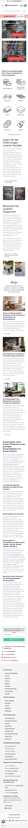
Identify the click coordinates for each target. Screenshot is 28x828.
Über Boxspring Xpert (11, 721)
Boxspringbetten (9, 700)
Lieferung (7, 678)
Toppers (7, 705)
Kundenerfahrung (10, 718)
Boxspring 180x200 (13, 555)
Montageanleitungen (11, 688)
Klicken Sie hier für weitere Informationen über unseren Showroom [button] (11, 255)
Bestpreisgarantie (10, 728)
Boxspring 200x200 (17, 554)
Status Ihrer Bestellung (11, 673)
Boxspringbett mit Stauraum (10, 464)
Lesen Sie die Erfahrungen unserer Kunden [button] (10, 181)
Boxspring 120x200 (18, 566)
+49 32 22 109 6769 (10, 754)
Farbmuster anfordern (15, 58)
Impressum (8, 739)
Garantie (7, 694)
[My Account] (21, 5)
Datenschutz (8, 736)
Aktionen (7, 723)
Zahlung (7, 681)
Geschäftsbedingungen (11, 733)
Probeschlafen (9, 691)
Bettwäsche (8, 711)
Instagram (9, 805)
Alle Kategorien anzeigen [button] (14, 134)
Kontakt (7, 676)
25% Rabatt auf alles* (9, 16)
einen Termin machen (11, 759)
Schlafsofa (8, 708)
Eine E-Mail (10, 790)
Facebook (9, 808)
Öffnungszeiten (9, 756)
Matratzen (8, 703)
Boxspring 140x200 (11, 564)
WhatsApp (15, 792)
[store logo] (12, 5)
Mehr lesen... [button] (7, 333)
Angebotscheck (9, 731)
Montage (7, 686)
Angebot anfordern (17, 35)
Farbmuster (8, 726)
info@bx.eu (11, 773)
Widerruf (7, 683)
